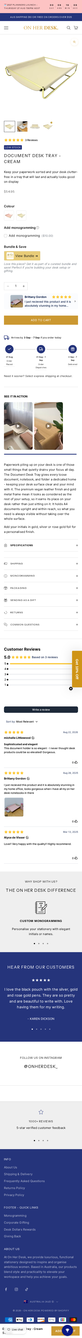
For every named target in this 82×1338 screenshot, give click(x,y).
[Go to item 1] (9, 126)
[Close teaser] (71, 689)
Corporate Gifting (16, 1222)
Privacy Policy (14, 1195)
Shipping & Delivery (18, 1174)
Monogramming (15, 1215)
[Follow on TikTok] (27, 1289)
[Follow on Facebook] (6, 1289)
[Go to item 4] (47, 126)
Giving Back (12, 1236)
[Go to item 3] (35, 126)
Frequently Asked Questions (24, 1181)
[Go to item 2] (22, 126)
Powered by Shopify (55, 1310)
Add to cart (41, 320)
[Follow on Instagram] (16, 1289)
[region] (41, 918)
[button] (77, 669)
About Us (10, 1167)
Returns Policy (14, 1188)
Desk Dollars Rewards (20, 1229)
